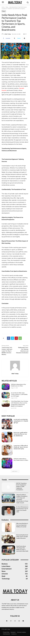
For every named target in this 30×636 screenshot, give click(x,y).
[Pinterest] (16, 338)
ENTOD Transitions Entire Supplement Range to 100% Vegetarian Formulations (21, 486)
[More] (24, 38)
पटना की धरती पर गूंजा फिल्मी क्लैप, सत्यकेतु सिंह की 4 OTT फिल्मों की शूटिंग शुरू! (21, 421)
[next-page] (5, 411)
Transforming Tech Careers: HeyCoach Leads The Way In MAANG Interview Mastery (7, 351)
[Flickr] (15, 621)
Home (3, 7)
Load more (14, 471)
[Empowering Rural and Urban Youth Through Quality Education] (8, 538)
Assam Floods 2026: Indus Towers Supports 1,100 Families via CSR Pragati (19, 394)
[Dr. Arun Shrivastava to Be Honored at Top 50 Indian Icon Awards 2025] (8, 510)
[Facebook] (8, 338)
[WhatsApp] (20, 338)
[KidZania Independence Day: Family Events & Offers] (6, 387)
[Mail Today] (3, 34)
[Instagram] (19, 621)
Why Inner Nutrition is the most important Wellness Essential (22, 525)
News (7, 7)
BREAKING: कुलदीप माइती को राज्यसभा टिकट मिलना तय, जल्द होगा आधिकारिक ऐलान (20, 434)
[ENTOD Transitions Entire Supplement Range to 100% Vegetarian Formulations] (8, 487)
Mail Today (8, 34)
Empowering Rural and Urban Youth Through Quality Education (22, 536)
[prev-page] (3, 411)
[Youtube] (23, 621)
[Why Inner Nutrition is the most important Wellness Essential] (8, 527)
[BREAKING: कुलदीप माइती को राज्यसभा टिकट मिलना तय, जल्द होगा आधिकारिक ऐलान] (7, 437)
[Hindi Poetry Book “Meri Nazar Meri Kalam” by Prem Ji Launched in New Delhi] (8, 550)
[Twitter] (12, 338)
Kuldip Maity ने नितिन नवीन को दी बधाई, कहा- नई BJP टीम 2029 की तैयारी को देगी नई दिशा (21, 447)
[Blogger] (6, 621)
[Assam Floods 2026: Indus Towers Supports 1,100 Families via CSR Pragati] (6, 395)
